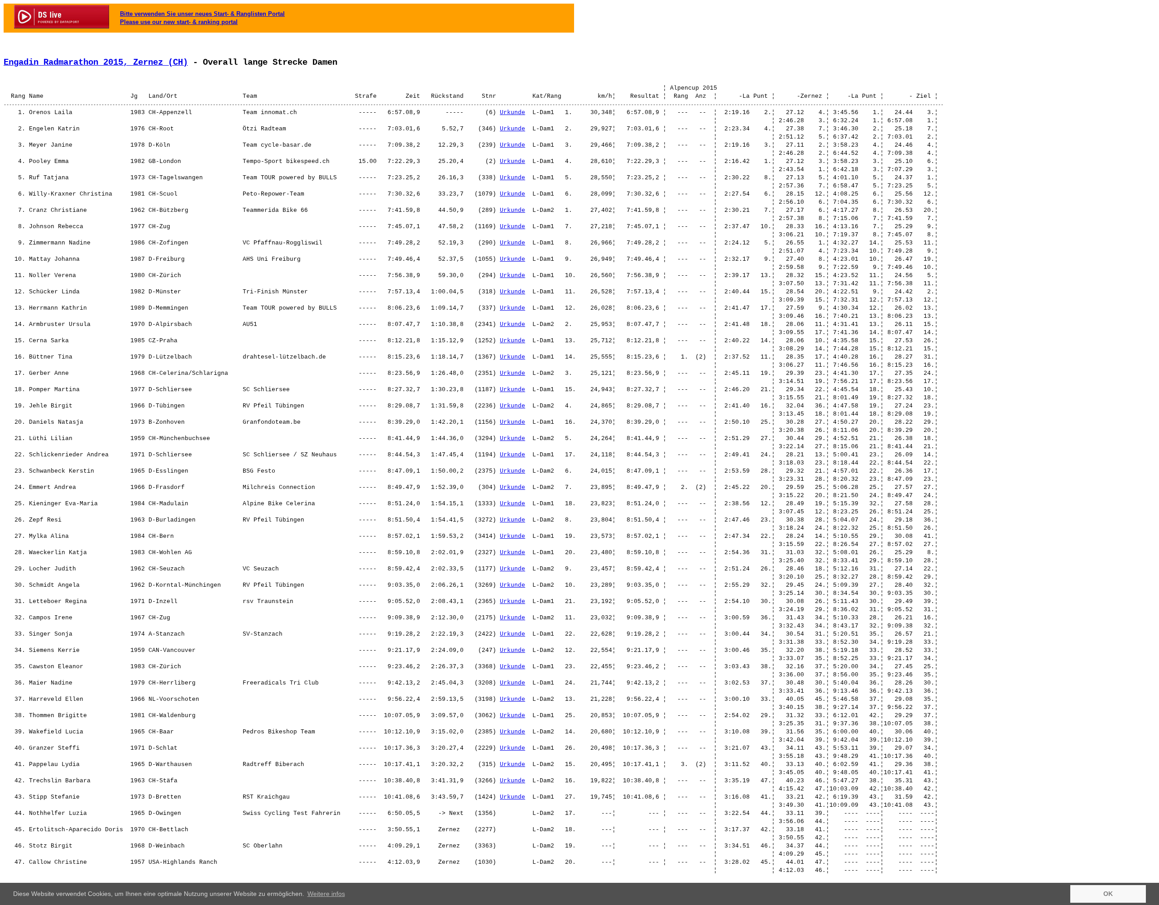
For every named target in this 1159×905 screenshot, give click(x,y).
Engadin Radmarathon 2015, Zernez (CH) (96, 62)
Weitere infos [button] (326, 893)
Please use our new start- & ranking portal (179, 22)
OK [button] (1108, 893)
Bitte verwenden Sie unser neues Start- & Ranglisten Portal (202, 13)
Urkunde (512, 112)
